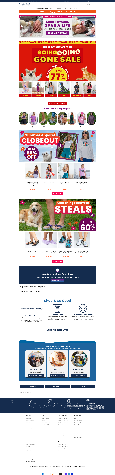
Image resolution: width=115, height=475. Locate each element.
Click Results (28, 431)
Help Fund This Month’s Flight (79, 375)
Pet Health (28, 452)
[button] (87, 4)
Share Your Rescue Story (31, 461)
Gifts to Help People (62, 444)
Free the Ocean (61, 431)
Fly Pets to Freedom (62, 450)
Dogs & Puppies (29, 448)
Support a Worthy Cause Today (36, 375)
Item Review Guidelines (47, 424)
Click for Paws (61, 426)
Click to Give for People (63, 420)
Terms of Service (45, 418)
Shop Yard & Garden (78, 431)
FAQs (27, 424)
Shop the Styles (57, 194)
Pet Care (27, 455)
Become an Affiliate (30, 428)
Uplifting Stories (29, 457)
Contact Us (28, 422)
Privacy (43, 420)
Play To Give (50, 1)
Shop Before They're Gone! (57, 104)
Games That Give (61, 433)
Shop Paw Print (77, 422)
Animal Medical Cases (62, 448)
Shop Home (76, 428)
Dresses (38, 95)
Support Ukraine (61, 452)
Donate (77, 1)
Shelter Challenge (85, 1)
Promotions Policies (46, 422)
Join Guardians (34, 1)
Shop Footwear (77, 426)
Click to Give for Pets (62, 418)
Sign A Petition (61, 435)
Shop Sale (83, 386)
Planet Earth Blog (29, 459)
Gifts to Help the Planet (63, 446)
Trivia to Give (61, 424)
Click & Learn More (57, 280)
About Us (27, 426)
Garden (64, 95)
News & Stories (58, 1)
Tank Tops (51, 95)
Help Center (28, 418)
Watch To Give (66, 1)
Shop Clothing (77, 424)
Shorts (90, 95)
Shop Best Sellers (32, 386)
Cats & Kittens (28, 446)
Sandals (25, 95)
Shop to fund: (43, 8)
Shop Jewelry (77, 433)
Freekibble (60, 428)
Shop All (76, 418)
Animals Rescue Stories (30, 444)
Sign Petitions (42, 1)
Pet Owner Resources (30, 450)
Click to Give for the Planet (63, 422)
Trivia (73, 1)
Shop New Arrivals (57, 386)
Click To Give (22, 1)
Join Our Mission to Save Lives (57, 375)
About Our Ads (45, 426)
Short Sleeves (77, 95)
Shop (28, 1)
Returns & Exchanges (30, 420)
